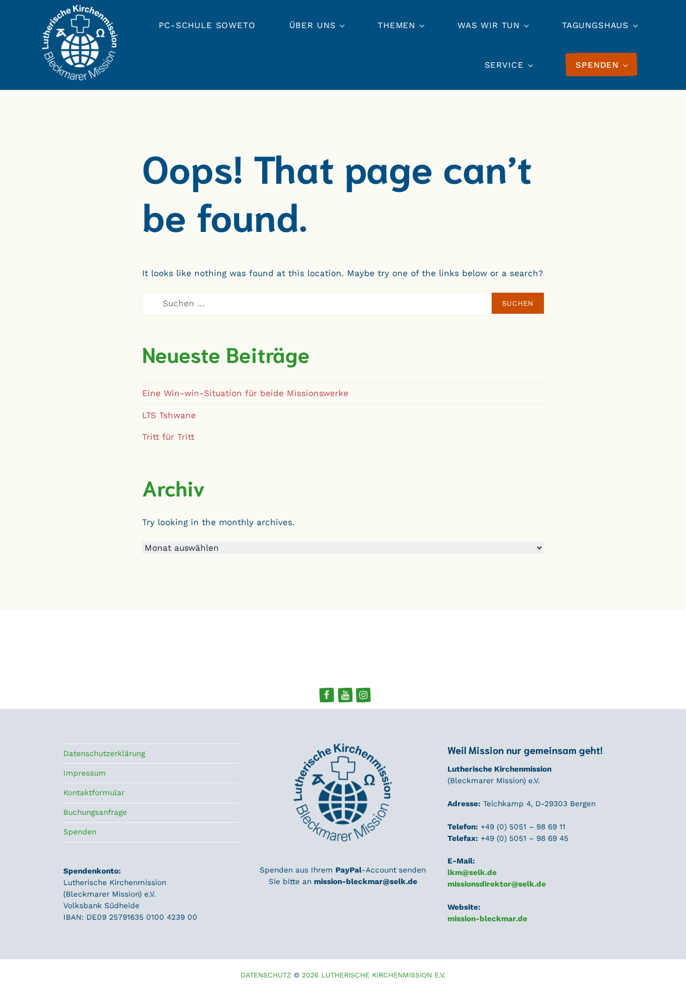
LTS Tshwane (169, 415)
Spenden (79, 831)
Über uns (312, 25)
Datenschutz (266, 975)
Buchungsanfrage (95, 812)
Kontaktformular (94, 792)
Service (504, 65)
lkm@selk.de (472, 872)
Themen (396, 25)
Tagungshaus (595, 25)
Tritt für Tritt (168, 437)
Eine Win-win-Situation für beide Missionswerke (245, 393)
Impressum (84, 773)
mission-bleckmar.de (487, 918)
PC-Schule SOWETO (207, 25)
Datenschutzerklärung (104, 753)
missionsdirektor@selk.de (496, 884)
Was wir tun (489, 25)
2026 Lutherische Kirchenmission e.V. (373, 975)
